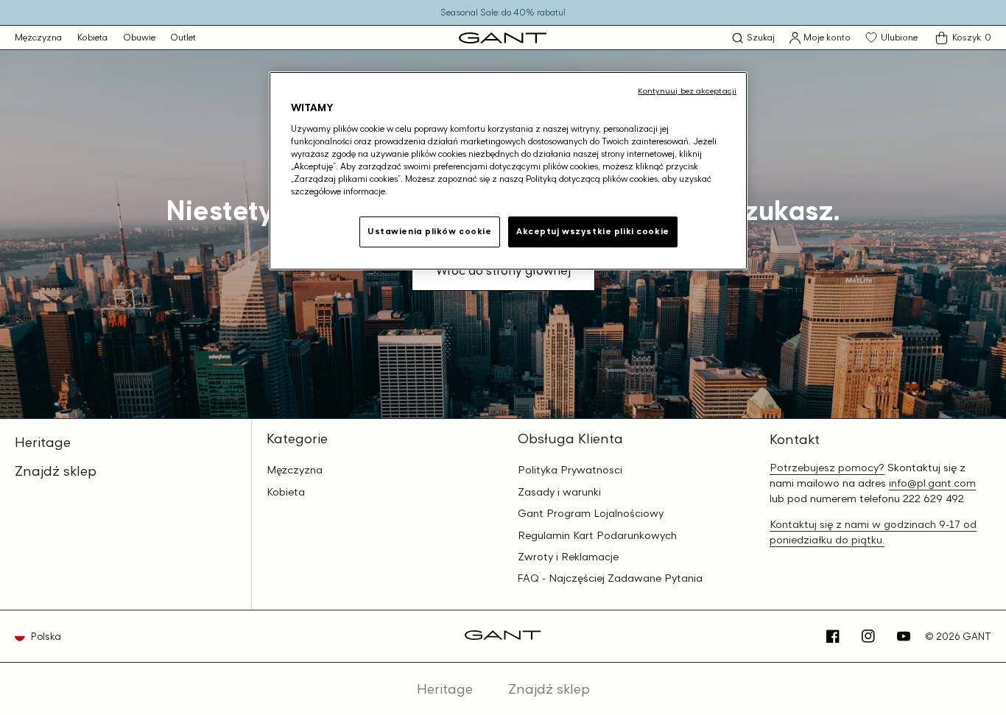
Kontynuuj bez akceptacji (687, 90)
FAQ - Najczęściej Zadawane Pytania (610, 578)
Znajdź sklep (55, 470)
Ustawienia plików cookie (429, 231)
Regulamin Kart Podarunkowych (597, 535)
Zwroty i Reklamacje (568, 557)
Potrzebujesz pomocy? (827, 467)
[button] (753, 37)
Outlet (183, 37)
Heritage (43, 442)
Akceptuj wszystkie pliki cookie (592, 231)
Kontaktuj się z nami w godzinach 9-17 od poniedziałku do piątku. (873, 532)
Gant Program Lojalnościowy (591, 513)
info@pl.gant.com (932, 482)
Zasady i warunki (559, 492)
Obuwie (139, 37)
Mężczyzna (38, 37)
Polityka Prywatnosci (570, 470)
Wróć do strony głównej (503, 270)
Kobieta (92, 37)
